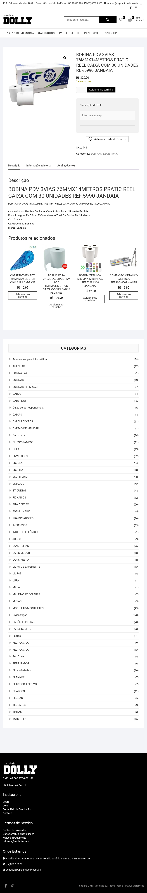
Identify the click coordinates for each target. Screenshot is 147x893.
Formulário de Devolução (16, 809)
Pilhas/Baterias (22, 670)
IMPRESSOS (20, 525)
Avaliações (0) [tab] (66, 165)
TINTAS (17, 711)
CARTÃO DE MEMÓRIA (19, 33)
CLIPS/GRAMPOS (23, 442)
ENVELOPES (20, 456)
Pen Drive (91, 33)
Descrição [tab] (14, 165)
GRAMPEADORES (23, 518)
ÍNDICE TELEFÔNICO (25, 532)
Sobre (6, 801)
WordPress (138, 885)
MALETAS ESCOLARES (26, 594)
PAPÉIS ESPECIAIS (24, 622)
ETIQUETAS (20, 490)
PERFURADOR (21, 663)
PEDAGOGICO (21, 649)
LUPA (16, 580)
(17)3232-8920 (94, 3)
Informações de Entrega (16, 841)
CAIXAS (17, 414)
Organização (20, 615)
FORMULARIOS (21, 511)
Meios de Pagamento (14, 837)
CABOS (17, 393)
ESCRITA (18, 470)
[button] (65, 58)
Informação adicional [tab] (38, 165)
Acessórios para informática (30, 359)
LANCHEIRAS (21, 546)
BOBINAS (96, 153)
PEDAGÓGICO (21, 642)
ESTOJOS (18, 483)
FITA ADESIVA (21, 504)
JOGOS (17, 539)
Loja (5, 805)
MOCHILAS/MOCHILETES (28, 608)
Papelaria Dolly (85, 885)
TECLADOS (19, 705)
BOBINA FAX (20, 373)
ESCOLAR (18, 463)
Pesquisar (108, 19)
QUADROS (19, 691)
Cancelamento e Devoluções (18, 833)
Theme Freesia (115, 885)
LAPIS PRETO (21, 559)
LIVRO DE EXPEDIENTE (27, 566)
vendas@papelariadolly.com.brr (23, 869)
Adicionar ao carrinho (101, 89)
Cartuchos (46, 33)
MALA (16, 587)
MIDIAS (17, 601)
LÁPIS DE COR (21, 553)
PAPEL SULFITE (69, 33)
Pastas (17, 635)
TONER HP (110, 33)
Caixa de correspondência (28, 407)
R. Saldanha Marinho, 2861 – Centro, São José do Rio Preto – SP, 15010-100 (44, 3)
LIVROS (17, 573)
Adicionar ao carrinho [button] (23, 295)
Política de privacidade (15, 830)
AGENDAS (19, 366)
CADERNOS (20, 400)
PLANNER (19, 677)
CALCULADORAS (23, 421)
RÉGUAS (18, 698)
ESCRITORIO (110, 153)
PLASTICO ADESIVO (25, 684)
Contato (7, 813)
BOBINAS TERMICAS (25, 387)
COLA (16, 449)
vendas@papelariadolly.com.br (122, 3)
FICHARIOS (19, 497)
